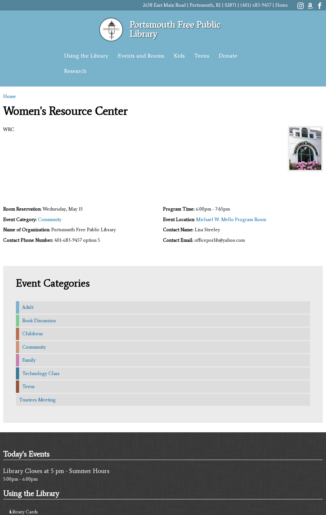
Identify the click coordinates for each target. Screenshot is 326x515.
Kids (179, 56)
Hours (281, 5)
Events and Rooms (141, 56)
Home (9, 96)
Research (75, 71)
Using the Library (86, 56)
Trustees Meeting (37, 400)
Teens (201, 56)
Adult (27, 307)
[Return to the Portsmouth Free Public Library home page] (111, 38)
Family (29, 360)
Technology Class (41, 373)
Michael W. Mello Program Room (231, 219)
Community (49, 219)
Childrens (32, 334)
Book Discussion (39, 321)
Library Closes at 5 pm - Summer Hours (56, 471)
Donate (228, 56)
